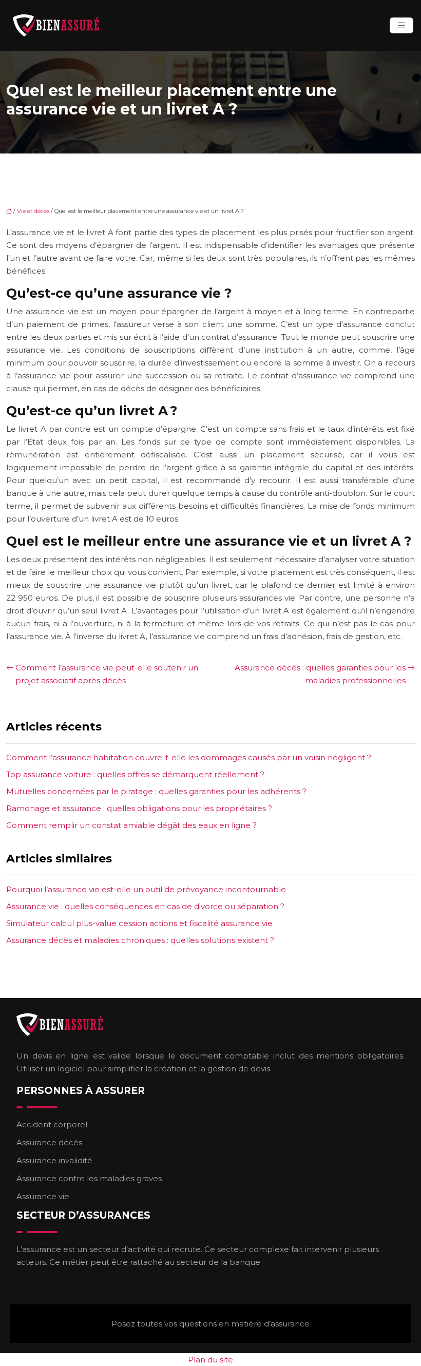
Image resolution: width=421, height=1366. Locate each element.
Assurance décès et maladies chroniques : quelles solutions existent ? (140, 940)
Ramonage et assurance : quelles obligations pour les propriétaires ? (139, 808)
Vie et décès (33, 211)
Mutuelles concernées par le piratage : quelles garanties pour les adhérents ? (156, 791)
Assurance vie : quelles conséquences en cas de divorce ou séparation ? (145, 906)
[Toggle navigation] (401, 25)
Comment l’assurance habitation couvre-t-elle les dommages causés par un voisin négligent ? (188, 757)
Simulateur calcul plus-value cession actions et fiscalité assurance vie (139, 923)
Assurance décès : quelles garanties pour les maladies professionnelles (320, 674)
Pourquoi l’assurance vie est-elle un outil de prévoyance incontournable (146, 889)
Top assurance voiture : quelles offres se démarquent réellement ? (135, 774)
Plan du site (210, 1359)
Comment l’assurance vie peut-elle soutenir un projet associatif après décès (106, 674)
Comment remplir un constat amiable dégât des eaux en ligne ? (131, 825)
